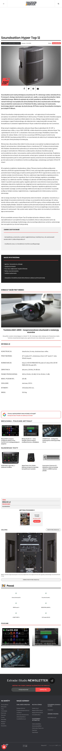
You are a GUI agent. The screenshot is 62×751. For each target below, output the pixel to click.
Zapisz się (43, 689)
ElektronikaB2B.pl (36, 724)
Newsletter (4, 725)
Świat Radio (35, 732)
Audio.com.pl (35, 708)
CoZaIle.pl (19, 712)
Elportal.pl (34, 730)
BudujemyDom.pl (21, 708)
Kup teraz (37, 521)
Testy (2, 708)
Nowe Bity (3, 719)
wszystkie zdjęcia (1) (53, 529)
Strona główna (4, 704)
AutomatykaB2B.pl (36, 726)
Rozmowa (3, 713)
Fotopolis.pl (50, 709)
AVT (57, 745)
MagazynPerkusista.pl (37, 712)
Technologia (4, 711)
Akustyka (23, 43)
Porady (3, 717)
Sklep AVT (44, 745)
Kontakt (3, 723)
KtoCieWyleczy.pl (52, 717)
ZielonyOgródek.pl (21, 716)
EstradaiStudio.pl (36, 714)
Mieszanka (3, 706)
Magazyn (3, 721)
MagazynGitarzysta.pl (37, 710)
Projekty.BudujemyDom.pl (23, 710)
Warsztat (3, 715)
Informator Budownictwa (23, 714)
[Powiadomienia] (4, 747)
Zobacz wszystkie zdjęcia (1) (31, 579)
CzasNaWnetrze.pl (21, 719)
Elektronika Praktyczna (37, 728)
